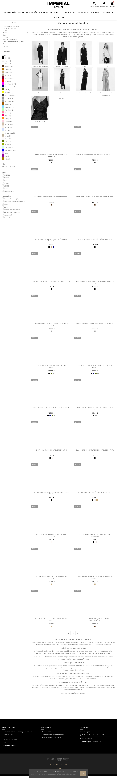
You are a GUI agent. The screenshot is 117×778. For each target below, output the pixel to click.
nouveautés (71, 693)
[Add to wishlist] (49, 152)
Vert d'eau (9, 110)
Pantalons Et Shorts (84, 93)
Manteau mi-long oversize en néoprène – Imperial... (51, 240)
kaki (7, 90)
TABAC (8, 104)
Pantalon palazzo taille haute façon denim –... (94, 323)
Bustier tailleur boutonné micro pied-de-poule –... (95, 577)
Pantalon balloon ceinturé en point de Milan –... (94, 408)
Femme (14, 23)
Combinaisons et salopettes (14, 201)
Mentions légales (9, 745)
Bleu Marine (10, 87)
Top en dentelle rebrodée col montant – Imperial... (51, 535)
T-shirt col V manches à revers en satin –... (51, 450)
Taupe (8, 75)
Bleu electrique (11, 150)
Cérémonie (96, 676)
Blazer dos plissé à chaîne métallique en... (95, 239)
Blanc (8, 64)
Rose (8, 113)
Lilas (7, 153)
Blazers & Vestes (62, 66)
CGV (4, 743)
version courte (57, 657)
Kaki (8, 142)
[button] (84, 12)
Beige (8, 72)
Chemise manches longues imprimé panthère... (94, 197)
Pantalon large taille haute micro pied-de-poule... (51, 619)
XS (6, 178)
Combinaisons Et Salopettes (13, 42)
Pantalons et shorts (12, 212)
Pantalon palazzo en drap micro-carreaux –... (94, 155)
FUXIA (8, 116)
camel (8, 69)
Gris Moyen (9, 101)
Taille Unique (9, 191)
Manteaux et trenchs (12, 210)
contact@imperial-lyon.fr (91, 742)
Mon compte (47, 732)
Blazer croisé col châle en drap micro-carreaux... (51, 155)
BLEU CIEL (9, 107)
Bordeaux (9, 78)
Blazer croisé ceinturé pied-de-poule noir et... (95, 450)
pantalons (86, 651)
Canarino (9, 93)
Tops (106, 66)
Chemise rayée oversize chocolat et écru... (51, 197)
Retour (5, 737)
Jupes (40, 93)
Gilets (84, 66)
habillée (74, 657)
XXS (7, 175)
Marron (9, 67)
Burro (8, 139)
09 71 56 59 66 (87, 738)
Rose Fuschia (10, 84)
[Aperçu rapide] (53, 152)
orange (8, 119)
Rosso (8, 81)
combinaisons (85, 657)
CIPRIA (8, 121)
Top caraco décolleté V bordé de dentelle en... (51, 281)
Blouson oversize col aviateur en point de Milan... (51, 366)
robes (38, 657)
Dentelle (62, 98)
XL (6, 188)
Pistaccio (9, 145)
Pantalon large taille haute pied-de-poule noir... (51, 493)
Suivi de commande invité (51, 737)
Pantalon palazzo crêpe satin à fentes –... (94, 492)
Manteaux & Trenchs (40, 66)
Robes (62, 93)
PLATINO (9, 124)
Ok (83, 773)
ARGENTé (9, 98)
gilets (79, 651)
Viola (7, 156)
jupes (94, 651)
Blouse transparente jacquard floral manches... (95, 535)
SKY (7, 130)
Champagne (10, 133)
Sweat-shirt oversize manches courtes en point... (95, 366)
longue (66, 657)
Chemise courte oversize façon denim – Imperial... (51, 324)
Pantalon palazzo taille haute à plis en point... (51, 408)
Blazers (74, 651)
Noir (8, 58)
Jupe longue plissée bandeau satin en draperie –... (95, 282)
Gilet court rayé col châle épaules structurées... (95, 619)
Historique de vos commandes (53, 735)
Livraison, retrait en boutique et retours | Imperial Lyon (18, 733)
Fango (8, 136)
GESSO (8, 127)
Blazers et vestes (11, 199)
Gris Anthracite (11, 95)
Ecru (8, 61)
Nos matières (40, 122)
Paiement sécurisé (10, 740)
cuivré (8, 159)
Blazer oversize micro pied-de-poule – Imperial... (51, 577)
